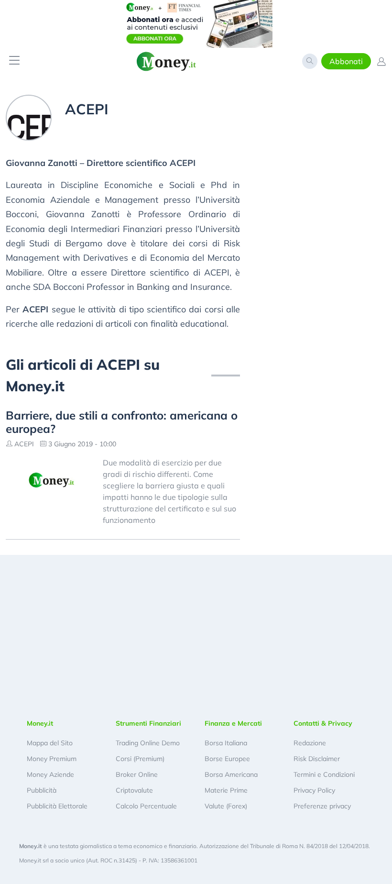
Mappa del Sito (50, 743)
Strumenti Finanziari (148, 723)
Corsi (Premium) (140, 758)
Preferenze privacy (322, 806)
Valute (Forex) (226, 806)
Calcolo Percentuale (146, 806)
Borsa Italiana (226, 743)
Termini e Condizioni (324, 774)
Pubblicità (41, 790)
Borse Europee (227, 758)
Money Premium (51, 758)
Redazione (310, 743)
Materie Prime (226, 790)
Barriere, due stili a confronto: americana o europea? (122, 422)
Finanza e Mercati (233, 723)
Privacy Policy (314, 790)
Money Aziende (50, 774)
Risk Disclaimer (317, 758)
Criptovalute (134, 790)
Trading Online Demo (148, 743)
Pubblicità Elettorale (57, 806)
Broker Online (137, 774)
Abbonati (346, 61)
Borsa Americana (231, 774)
